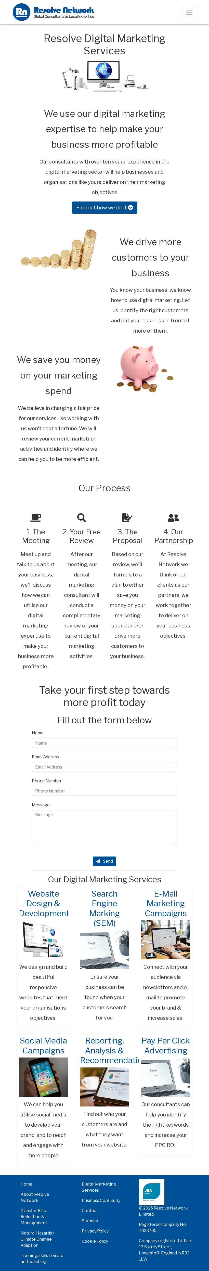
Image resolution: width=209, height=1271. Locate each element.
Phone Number (47, 780)
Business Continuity (101, 1200)
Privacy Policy (95, 1231)
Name (38, 733)
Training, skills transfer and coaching (43, 1258)
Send (107, 861)
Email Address (45, 756)
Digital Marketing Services (99, 1187)
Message (41, 804)
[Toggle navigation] (189, 12)
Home (26, 1184)
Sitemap (90, 1220)
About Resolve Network (35, 1197)
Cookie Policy (95, 1241)
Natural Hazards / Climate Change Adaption (37, 1239)
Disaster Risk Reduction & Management (34, 1216)
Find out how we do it (102, 208)
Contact (90, 1210)
